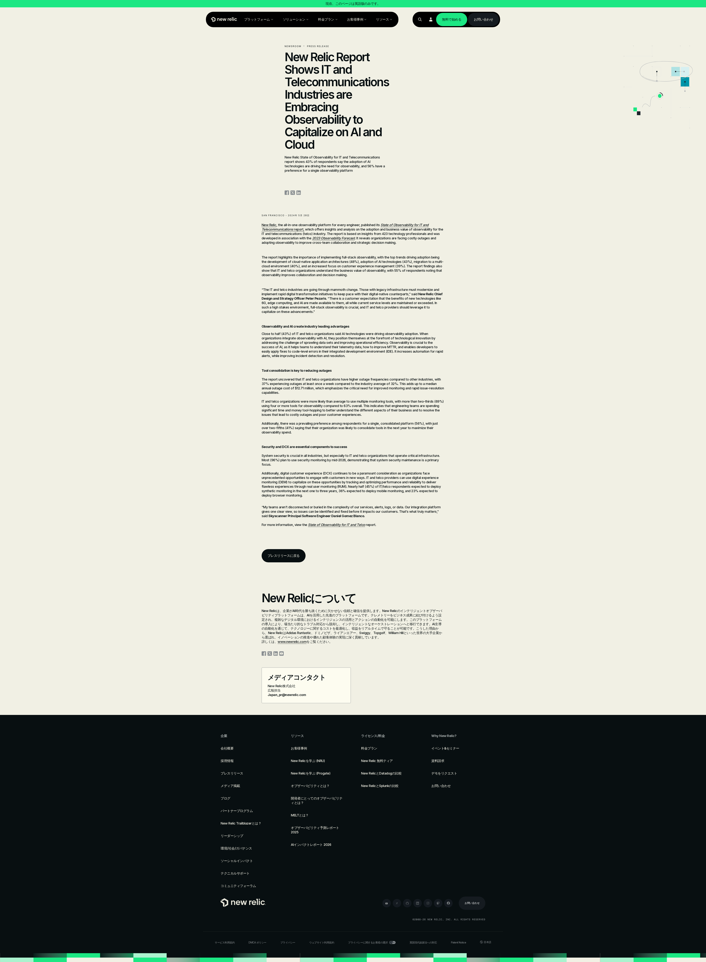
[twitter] (397, 903)
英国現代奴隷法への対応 (423, 942)
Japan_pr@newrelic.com (287, 695)
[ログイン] (430, 19)
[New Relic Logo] (223, 19)
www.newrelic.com (292, 642)
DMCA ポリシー (257, 942)
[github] (407, 903)
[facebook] (448, 903)
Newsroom (293, 46)
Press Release (318, 46)
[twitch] (438, 903)
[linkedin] (417, 903)
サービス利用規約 (225, 942)
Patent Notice (458, 942)
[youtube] (386, 903)
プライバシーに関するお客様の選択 (368, 942)
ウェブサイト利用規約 (321, 942)
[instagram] (427, 903)
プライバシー (287, 942)
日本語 (487, 942)
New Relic (269, 225)
